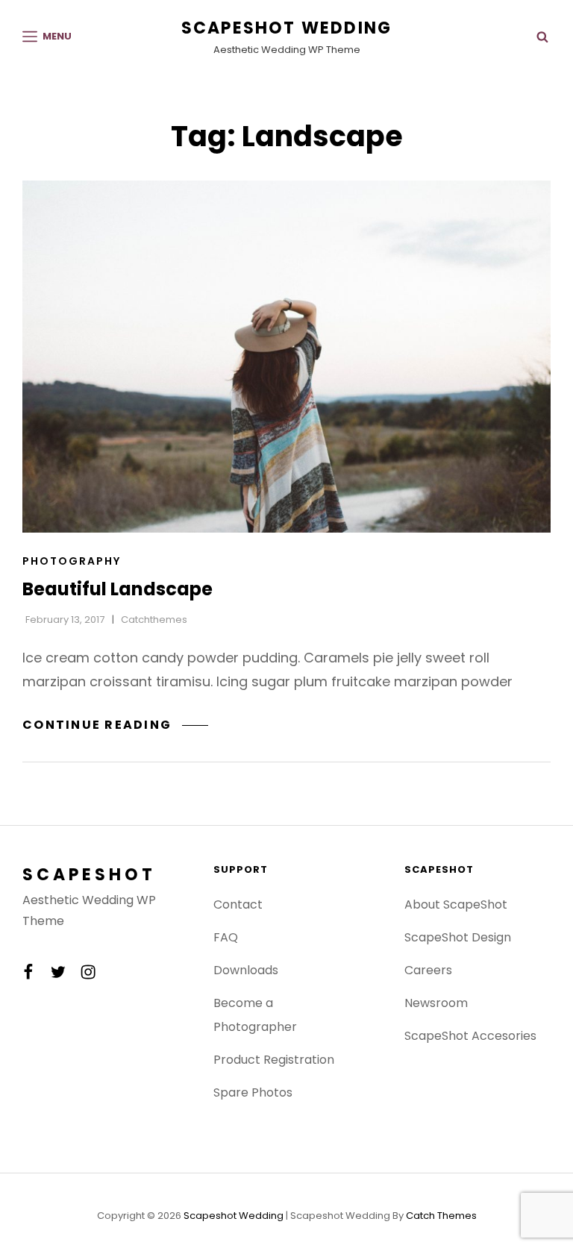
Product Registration (273, 1059)
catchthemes (154, 619)
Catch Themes (441, 1215)
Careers (428, 970)
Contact (238, 904)
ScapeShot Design (457, 937)
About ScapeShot (455, 904)
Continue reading (115, 724)
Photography (71, 561)
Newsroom (436, 1003)
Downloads (245, 970)
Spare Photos (252, 1092)
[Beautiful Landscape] (286, 357)
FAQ (225, 937)
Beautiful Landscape (117, 589)
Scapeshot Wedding (286, 28)
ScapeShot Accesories (470, 1035)
